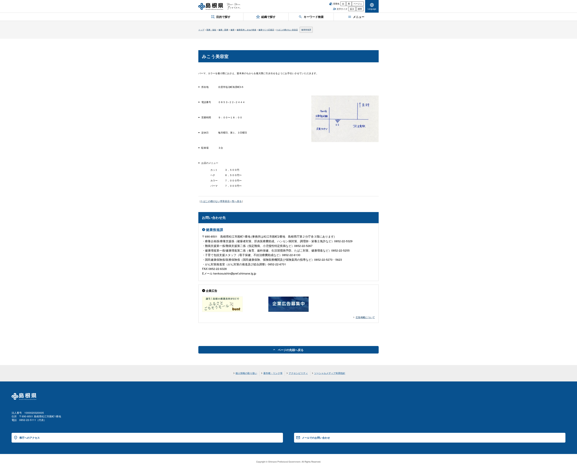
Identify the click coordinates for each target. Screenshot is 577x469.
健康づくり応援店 (266, 29)
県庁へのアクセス (29, 437)
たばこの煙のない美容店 (287, 29)
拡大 (352, 8)
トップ (201, 29)
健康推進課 (306, 29)
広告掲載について (365, 317)
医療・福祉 (211, 29)
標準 (360, 8)
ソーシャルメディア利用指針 (329, 373)
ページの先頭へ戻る (291, 350)
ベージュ (358, 3)
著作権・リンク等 (272, 373)
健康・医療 (223, 29)
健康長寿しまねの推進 (246, 29)
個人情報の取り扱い (246, 373)
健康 (232, 29)
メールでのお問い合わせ (316, 437)
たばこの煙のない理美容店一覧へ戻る (221, 201)
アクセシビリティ (298, 373)
